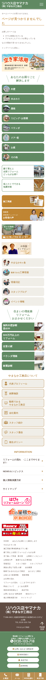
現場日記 (8, 563)
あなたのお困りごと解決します (24, 541)
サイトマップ (10, 488)
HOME (6, 541)
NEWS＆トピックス (13, 471)
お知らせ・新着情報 (11, 575)
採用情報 (24, 665)
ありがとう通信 (34, 571)
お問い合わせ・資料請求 (13, 593)
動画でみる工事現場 (24, 560)
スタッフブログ (36, 563)
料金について (9, 586)
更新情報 (25, 575)
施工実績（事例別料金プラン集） (16, 548)
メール (17, 678)
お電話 (5, 678)
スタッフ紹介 (21, 563)
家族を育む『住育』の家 (13, 567)
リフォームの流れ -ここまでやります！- (21, 461)
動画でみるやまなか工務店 (14, 571)
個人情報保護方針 (12, 480)
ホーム (4, 13)
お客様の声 (8, 560)
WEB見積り (24, 654)
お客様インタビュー (34, 556)
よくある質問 (23, 586)
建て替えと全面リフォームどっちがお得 (19, 552)
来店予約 (25, 590)
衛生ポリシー (31, 593)
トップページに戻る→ (11, 47)
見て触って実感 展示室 (13, 556)
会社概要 (28, 567)
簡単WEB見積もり (11, 590)
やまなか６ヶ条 (10, 544)
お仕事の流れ (9, 578)
